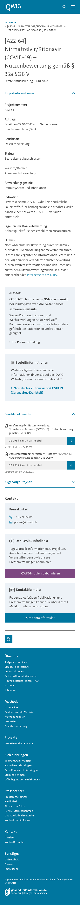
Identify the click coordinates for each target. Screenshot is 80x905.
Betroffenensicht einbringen (21, 770)
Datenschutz (12, 859)
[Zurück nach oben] (71, 655)
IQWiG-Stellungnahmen (19, 811)
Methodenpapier (15, 717)
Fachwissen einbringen (18, 765)
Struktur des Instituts (17, 666)
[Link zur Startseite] (13, 7)
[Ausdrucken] (8, 639)
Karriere (9, 685)
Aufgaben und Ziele (16, 662)
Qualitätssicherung (16, 726)
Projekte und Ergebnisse (19, 743)
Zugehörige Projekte (18, 482)
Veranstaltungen (14, 671)
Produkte (10, 721)
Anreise (9, 837)
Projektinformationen (19, 93)
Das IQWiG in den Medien (20, 815)
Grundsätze (11, 707)
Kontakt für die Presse (17, 820)
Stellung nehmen (15, 775)
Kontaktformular (14, 842)
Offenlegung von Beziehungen (22, 779)
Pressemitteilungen (16, 797)
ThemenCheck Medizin (18, 761)
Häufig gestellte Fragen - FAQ (22, 680)
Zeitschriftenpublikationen (21, 676)
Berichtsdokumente (18, 414)
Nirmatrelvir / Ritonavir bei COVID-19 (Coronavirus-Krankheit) (37, 390)
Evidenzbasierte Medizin (19, 712)
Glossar (9, 864)
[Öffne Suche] (64, 6)
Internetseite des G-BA (42, 275)
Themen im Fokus (15, 806)
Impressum (11, 869)
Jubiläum (10, 690)
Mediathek (11, 801)
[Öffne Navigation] (73, 6)
